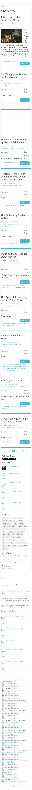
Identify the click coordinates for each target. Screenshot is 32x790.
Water (13, 370)
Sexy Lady (21, 205)
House (12, 537)
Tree (20, 545)
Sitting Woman (23, 287)
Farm (11, 529)
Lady (12, 540)
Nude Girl (5, 325)
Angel (4, 205)
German (18, 531)
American (5, 518)
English (13, 244)
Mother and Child (7, 366)
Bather (4, 244)
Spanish (14, 545)
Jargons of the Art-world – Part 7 (14, 629)
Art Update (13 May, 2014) (14, 473)
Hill (8, 534)
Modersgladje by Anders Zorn (10, 691)
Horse (13, 534)
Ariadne (12, 103)
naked (12, 205)
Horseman (5, 537)
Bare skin (5, 285)
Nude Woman (9, 368)
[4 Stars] (27, 33)
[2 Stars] (27, 30)
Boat (15, 520)
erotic (4, 61)
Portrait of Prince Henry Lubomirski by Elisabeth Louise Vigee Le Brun (13, 177)
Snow (9, 545)
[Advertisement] (15, 122)
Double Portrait (9, 364)
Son (15, 368)
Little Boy (17, 364)
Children (21, 523)
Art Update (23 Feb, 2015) (14, 466)
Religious (20, 543)
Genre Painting (6, 26)
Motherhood (16, 366)
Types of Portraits (11, 641)
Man (17, 540)
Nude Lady (9, 287)
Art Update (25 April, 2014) (14, 492)
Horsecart (19, 534)
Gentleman (10, 531)
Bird (10, 520)
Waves (7, 105)
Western (12, 26)
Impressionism (5, 262)
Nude (7, 61)
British (8, 244)
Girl (9, 406)
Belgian (5, 520)
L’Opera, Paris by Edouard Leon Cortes (12, 722)
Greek (4, 441)
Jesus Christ (6, 540)
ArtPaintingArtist (7, 1)
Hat (4, 534)
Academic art (6, 103)
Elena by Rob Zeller (11, 380)
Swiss (13, 325)
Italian (23, 285)
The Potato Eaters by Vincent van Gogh (12, 752)
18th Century (5, 185)
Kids (17, 244)
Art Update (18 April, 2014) (14, 502)
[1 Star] (24, 30)
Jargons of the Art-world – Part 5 (14, 661)
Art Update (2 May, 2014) (14, 482)
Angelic (8, 323)
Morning (20, 323)
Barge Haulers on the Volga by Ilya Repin (12, 732)
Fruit (4, 531)
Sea (4, 545)
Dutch (13, 526)
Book (4, 523)
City (4, 526)
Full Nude (5, 406)
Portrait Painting (13, 185)
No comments (20, 26)
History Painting (13, 83)
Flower (16, 529)
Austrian (17, 103)
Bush (12, 323)
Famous (5, 529)
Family (25, 526)
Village (25, 545)
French (8, 205)
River (26, 543)
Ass (3, 364)
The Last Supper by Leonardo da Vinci (13, 560)
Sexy (11, 61)
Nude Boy (25, 244)
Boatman (21, 520)
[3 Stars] (24, 33)
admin (4, 24)
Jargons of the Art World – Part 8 (14, 617)
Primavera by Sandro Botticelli (11, 558)
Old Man (13, 543)
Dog (9, 526)
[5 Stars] (24, 35)
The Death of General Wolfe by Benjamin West (15, 556)
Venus (15, 61)
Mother (22, 364)
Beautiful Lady (19, 518)
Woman (4, 408)
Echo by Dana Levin (7, 772)
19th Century (5, 83)
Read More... (24, 63)
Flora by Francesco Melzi (8, 762)
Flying (15, 323)
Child (15, 523)
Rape (11, 162)
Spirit (9, 325)
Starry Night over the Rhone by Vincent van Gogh (15, 702)
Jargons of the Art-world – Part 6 (14, 649)
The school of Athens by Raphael (12, 562)
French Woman (17, 285)
